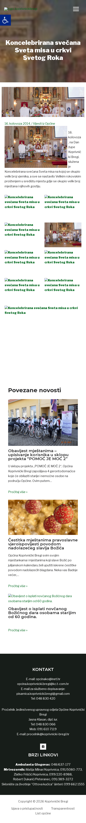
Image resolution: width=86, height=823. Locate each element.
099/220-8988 (60, 774)
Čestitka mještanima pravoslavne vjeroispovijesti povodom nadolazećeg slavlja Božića (43, 543)
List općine (43, 813)
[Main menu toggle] (76, 9)
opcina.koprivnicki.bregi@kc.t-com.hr (43, 684)
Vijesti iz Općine (44, 124)
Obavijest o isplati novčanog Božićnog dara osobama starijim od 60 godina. (42, 612)
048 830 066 (45, 724)
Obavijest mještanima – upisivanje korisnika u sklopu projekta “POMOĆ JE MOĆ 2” (38, 454)
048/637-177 (61, 764)
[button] (5, 20)
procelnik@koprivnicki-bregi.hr (48, 734)
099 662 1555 (74, 784)
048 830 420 (45, 698)
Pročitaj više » (18, 492)
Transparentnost (63, 808)
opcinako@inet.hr (48, 679)
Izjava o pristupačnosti (27, 808)
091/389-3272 (62, 779)
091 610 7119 (47, 729)
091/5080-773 (70, 769)
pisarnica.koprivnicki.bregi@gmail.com (43, 694)
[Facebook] (43, 747)
